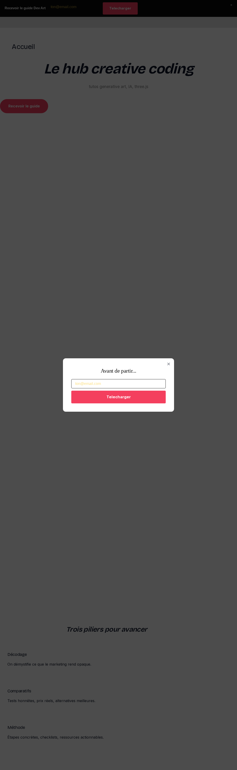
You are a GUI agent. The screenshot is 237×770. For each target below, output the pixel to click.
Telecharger (118, 397)
